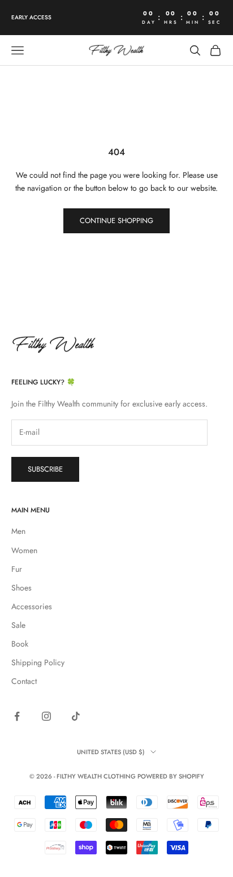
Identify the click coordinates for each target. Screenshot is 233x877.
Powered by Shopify (170, 776)
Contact (24, 681)
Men (18, 531)
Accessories (31, 606)
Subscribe (45, 469)
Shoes (21, 587)
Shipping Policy (37, 662)
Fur (16, 569)
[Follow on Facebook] (17, 716)
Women (24, 550)
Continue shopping (116, 220)
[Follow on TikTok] (75, 716)
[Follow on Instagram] (46, 716)
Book (19, 643)
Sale (18, 625)
